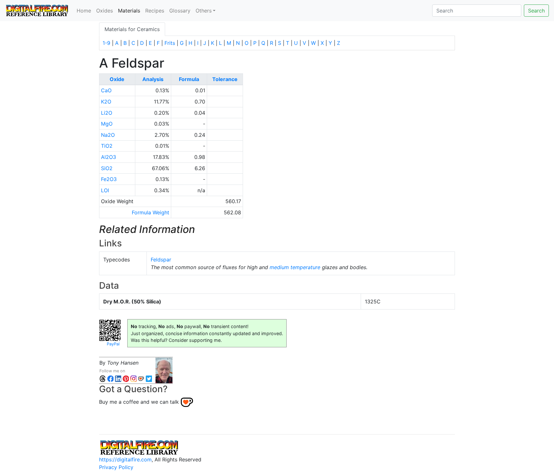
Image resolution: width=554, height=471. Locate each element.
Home (84, 10)
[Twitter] (149, 378)
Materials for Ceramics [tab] (132, 29)
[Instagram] (133, 378)
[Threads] (102, 378)
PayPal (113, 344)
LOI (105, 190)
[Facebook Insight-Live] (110, 378)
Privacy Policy (116, 467)
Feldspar (161, 259)
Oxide (117, 79)
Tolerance (225, 79)
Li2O (106, 113)
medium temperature (295, 267)
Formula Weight (150, 212)
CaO (106, 90)
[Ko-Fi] (141, 378)
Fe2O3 (109, 179)
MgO (107, 123)
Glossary (179, 10)
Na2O (108, 135)
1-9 (106, 43)
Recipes (154, 10)
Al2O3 (108, 157)
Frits (169, 43)
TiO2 (107, 146)
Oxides (104, 10)
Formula (189, 79)
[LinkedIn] (118, 378)
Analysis (153, 79)
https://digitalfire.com (125, 459)
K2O (106, 101)
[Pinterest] (125, 378)
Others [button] (204, 10)
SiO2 (107, 168)
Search (536, 10)
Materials (130, 10)
